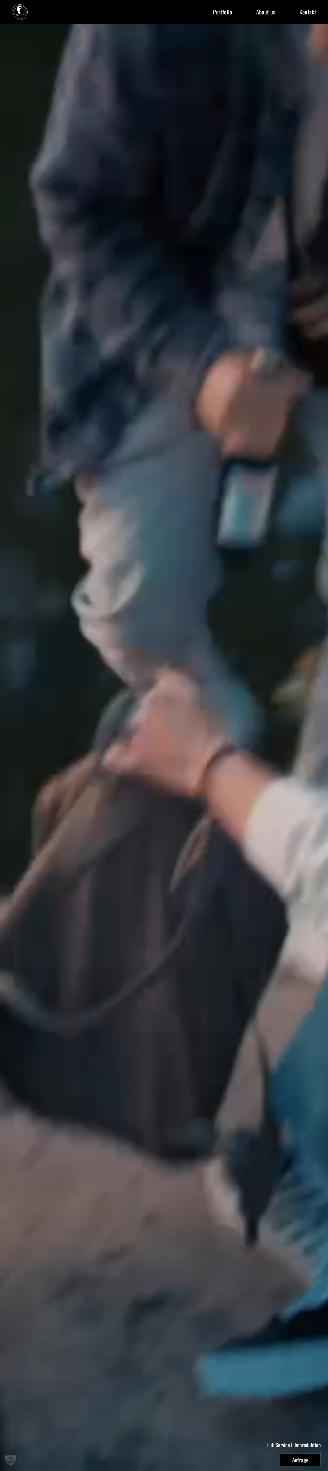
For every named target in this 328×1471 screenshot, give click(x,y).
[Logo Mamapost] (20, 6)
